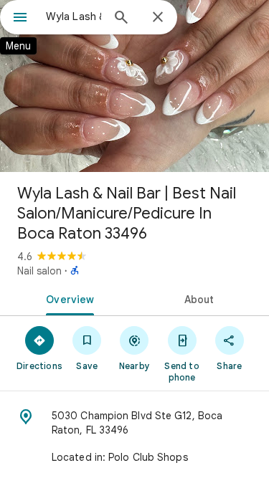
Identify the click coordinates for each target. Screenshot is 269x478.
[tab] (67, 298)
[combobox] (73, 16)
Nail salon (39, 270)
